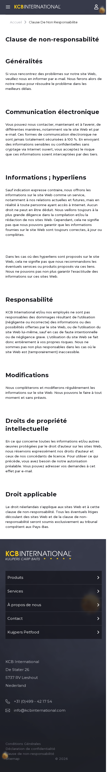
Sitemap (12, 759)
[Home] (37, 6)
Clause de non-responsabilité (29, 754)
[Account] (97, 7)
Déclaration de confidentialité (30, 749)
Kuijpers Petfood (23, 632)
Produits (15, 577)
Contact (15, 618)
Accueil (16, 22)
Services (15, 591)
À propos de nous (24, 604)
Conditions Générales (23, 744)
